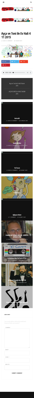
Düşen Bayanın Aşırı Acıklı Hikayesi (17, 302)
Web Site (7, 364)
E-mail (7, 357)
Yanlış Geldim (17, 143)
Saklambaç (17, 193)
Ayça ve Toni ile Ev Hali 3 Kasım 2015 (17, 84)
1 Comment (13, 217)
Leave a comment (8, 40)
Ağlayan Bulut (17, 215)
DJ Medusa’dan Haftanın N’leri (17, 258)
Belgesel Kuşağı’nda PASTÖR (17, 280)
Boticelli (17, 118)
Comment (7, 327)
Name (7, 349)
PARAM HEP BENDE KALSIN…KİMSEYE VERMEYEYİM (17, 236)
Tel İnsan (17, 168)
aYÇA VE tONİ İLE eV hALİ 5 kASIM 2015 (17, 92)
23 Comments (12, 304)
